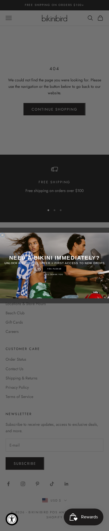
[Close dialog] (2, 235)
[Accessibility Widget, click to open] (12, 519)
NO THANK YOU (54, 274)
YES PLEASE (54, 269)
